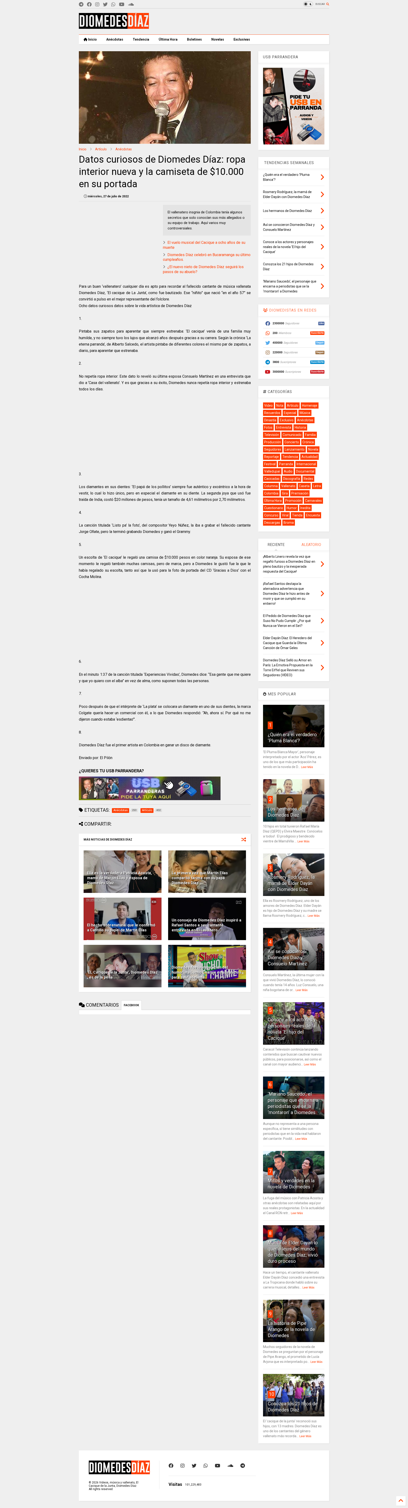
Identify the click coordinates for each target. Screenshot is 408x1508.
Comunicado (292, 435)
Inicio (92, 39)
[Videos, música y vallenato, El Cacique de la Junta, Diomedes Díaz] (114, 26)
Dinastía (270, 420)
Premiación (299, 493)
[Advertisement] (243, 21)
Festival (270, 464)
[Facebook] (89, 4)
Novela (313, 449)
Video (268, 405)
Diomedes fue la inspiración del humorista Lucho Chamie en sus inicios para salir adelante (206, 972)
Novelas (217, 39)
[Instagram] (97, 4)
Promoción (293, 501)
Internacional (306, 464)
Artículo (101, 149)
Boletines (194, 39)
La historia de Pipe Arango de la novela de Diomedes (291, 1329)
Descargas (272, 522)
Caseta (304, 486)
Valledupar (272, 471)
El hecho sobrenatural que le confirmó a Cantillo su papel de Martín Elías (121, 927)
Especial (290, 413)
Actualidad (310, 457)
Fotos (268, 427)
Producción (272, 442)
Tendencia (141, 39)
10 (271, 1394)
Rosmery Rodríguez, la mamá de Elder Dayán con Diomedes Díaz (291, 883)
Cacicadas (272, 479)
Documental (305, 471)
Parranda (286, 464)
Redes (308, 479)
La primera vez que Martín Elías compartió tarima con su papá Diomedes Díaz (200, 878)
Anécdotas (114, 39)
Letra (317, 486)
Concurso (271, 515)
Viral (285, 515)
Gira (285, 493)
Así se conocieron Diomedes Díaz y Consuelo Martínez (287, 958)
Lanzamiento (295, 449)
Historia (300, 427)
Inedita (305, 508)
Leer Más (307, 767)
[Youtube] (121, 4)
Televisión (271, 435)
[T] (81, 4)
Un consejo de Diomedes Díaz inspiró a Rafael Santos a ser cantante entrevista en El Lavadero (206, 925)
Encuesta (313, 515)
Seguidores (272, 449)
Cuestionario (273, 508)
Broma (289, 522)
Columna (271, 486)
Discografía (291, 479)
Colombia (271, 493)
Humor (292, 508)
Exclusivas (242, 39)
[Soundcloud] (131, 4)
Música (305, 413)
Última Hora (168, 39)
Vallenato (288, 486)
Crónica (308, 442)
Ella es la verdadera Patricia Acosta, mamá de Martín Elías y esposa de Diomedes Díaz (119, 878)
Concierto (292, 442)
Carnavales (313, 501)
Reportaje (271, 457)
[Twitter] (105, 4)
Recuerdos (272, 413)
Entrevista (283, 427)
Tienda (297, 515)
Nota (279, 405)
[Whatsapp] (113, 4)
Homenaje (309, 405)
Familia (310, 435)
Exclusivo (286, 420)
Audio (288, 471)
